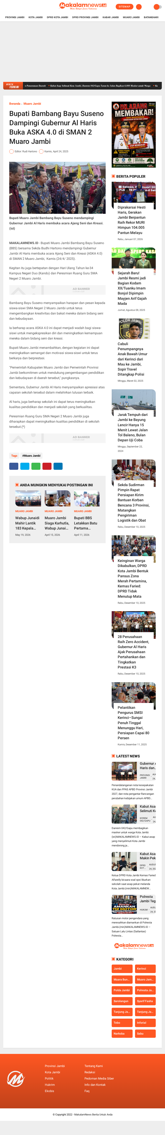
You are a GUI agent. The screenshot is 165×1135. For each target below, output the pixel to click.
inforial (141, 1022)
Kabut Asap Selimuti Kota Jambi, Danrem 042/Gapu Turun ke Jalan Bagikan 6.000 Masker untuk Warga (85, 86)
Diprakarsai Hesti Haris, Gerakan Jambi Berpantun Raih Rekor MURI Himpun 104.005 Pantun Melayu (132, 220)
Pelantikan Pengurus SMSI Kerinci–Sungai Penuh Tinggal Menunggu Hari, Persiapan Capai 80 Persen (133, 722)
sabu (140, 1033)
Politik (49, 1078)
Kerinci (141, 968)
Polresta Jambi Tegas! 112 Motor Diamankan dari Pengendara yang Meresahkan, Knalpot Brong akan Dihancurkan (150, 899)
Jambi (118, 968)
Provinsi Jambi (15, 17)
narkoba (119, 1033)
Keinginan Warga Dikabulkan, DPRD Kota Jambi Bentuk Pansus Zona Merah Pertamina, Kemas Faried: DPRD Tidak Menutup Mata (133, 578)
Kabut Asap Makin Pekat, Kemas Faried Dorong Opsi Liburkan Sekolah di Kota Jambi (150, 856)
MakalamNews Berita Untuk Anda (93, 1114)
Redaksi (90, 1072)
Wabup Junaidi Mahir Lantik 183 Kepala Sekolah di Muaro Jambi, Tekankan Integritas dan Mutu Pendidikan (27, 523)
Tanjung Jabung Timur (146, 1011)
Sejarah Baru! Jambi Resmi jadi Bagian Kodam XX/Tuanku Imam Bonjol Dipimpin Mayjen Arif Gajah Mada (132, 288)
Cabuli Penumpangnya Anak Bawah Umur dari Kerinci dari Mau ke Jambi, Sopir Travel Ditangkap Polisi (132, 359)
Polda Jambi (122, 990)
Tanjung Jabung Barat (123, 1011)
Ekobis (49, 1091)
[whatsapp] (35, 466)
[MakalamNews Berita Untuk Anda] (82, 11)
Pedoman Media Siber (99, 1078)
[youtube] (21, 7)
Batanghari (151, 17)
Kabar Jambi (111, 17)
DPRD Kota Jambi (57, 17)
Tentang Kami (94, 1066)
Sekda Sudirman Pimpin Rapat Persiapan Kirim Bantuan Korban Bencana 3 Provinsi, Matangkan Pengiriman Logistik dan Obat (134, 502)
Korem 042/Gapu (145, 819)
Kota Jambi (36, 17)
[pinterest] (47, 466)
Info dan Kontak (95, 1085)
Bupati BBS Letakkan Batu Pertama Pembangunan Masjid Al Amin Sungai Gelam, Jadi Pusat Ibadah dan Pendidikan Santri (86, 523)
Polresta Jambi (146, 990)
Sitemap (124, 6)
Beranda (14, 103)
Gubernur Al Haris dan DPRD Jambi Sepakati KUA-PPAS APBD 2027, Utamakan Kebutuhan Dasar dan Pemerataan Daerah (151, 765)
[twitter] (10, 7)
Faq (87, 1091)
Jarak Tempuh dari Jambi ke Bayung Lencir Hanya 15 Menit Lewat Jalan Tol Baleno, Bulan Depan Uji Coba (133, 427)
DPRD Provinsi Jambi (85, 17)
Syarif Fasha (145, 1001)
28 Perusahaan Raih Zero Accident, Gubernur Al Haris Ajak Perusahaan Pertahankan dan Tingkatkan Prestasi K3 (133, 652)
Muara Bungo (122, 979)
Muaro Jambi (131, 17)
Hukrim (50, 1085)
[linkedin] (58, 466)
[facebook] (4, 7)
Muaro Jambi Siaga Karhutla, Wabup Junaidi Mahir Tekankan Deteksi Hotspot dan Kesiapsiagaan (57, 523)
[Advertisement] (82, 51)
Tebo (117, 1022)
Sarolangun (121, 1001)
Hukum (144, 909)
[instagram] (15, 7)
